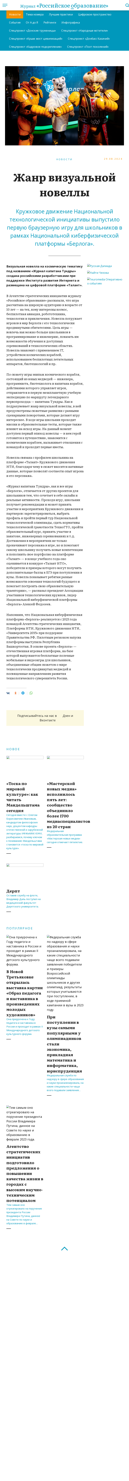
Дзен (66, 715)
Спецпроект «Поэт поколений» (88, 47)
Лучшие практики (61, 14)
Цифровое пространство (94, 14)
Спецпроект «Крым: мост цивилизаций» (35, 38)
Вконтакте (48, 720)
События (14, 22)
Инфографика (70, 22)
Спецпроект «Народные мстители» (84, 30)
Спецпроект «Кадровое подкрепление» (35, 47)
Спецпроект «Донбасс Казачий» (89, 38)
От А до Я (32, 22)
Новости (14, 14)
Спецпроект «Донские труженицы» (32, 30)
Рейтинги (50, 22)
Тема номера (35, 14)
